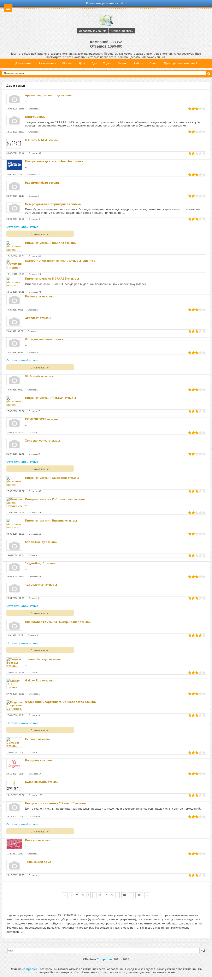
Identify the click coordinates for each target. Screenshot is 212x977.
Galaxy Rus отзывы (39, 680)
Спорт (153, 63)
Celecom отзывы (37, 739)
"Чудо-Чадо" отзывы (40, 563)
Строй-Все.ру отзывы (41, 542)
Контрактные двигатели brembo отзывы (54, 161)
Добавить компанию (92, 30)
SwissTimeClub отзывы (42, 781)
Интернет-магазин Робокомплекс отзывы (55, 499)
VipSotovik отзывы (39, 376)
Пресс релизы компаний (180, 63)
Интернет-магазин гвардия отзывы (50, 242)
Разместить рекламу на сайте (106, 3)
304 (139, 895)
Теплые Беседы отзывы (43, 659)
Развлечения (47, 63)
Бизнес (122, 63)
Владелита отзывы (39, 760)
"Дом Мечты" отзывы (41, 584)
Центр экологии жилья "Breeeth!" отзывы (56, 803)
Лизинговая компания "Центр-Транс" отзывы (58, 622)
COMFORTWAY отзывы (42, 419)
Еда (94, 63)
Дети (82, 63)
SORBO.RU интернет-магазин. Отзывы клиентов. (60, 260)
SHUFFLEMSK (35, 116)
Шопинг (67, 63)
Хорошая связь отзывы (42, 440)
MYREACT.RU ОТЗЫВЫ (42, 139)
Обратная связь (122, 30)
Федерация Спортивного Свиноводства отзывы (60, 701)
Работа (138, 63)
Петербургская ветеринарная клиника (53, 204)
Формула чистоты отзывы (44, 339)
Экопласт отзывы (38, 317)
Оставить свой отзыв (22, 226)
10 (124, 895)
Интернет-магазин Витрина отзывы (51, 520)
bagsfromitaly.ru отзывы (42, 182)
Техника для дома (38, 861)
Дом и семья (23, 63)
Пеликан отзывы (37, 840)
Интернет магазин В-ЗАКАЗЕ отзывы (52, 278)
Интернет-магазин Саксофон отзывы (52, 477)
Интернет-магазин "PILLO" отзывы (50, 397)
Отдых (107, 63)
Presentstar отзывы (39, 296)
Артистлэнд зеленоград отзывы (48, 95)
